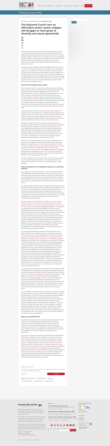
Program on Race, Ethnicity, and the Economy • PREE (62, 417)
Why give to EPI (83, 403)
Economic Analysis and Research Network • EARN (61, 411)
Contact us (81, 420)
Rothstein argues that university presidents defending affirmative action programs (42, 345)
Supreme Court (49, 381)
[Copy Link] (43, 45)
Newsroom (81, 418)
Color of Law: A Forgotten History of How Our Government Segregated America (41, 202)
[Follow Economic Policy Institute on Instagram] (61, 426)
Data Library (59, 6)
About (39, 6)
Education (50, 378)
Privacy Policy (36, 439)
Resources (76, 6)
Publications (67, 6)
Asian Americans (31, 378)
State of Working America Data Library (58, 406)
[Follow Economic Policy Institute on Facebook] (67, 426)
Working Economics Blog (30, 12)
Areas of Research (48, 6)
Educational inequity (27, 381)
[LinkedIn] (43, 43)
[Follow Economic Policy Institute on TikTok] (64, 426)
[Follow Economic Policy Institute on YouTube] (70, 426)
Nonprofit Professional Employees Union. (83, 427)
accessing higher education (41, 274)
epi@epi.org (32, 434)
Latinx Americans (38, 381)
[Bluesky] (43, 37)
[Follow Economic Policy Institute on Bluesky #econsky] (51, 426)
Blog (82, 6)
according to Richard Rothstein (35, 201)
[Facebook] (43, 40)
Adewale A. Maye (47, 21)
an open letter (53, 337)
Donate (88, 6)
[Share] (43, 48)
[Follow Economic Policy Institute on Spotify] (73, 426)
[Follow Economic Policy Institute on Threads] (54, 426)
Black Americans (41, 378)
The (51, 201)
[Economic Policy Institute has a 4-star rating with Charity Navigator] (87, 408)
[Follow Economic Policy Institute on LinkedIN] (58, 426)
